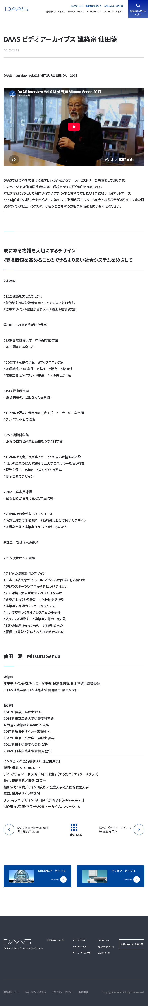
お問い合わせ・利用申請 (113, 6)
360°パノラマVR (93, 11)
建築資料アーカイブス (55, 11)
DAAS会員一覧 (104, 953)
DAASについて (77, 6)
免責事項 (83, 992)
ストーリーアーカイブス (113, 11)
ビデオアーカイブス (76, 11)
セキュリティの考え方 (35, 992)
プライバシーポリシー (62, 992)
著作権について (11, 992)
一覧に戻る (74, 834)
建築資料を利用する (93, 6)
